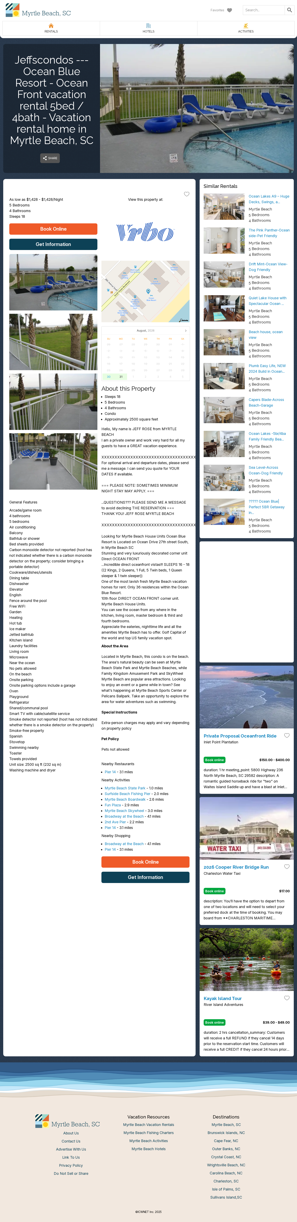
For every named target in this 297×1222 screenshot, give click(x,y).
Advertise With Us (71, 1149)
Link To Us (71, 1157)
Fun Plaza (113, 805)
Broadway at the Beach (124, 816)
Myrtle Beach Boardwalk (125, 799)
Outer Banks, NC (226, 1149)
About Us (71, 1133)
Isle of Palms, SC (226, 1189)
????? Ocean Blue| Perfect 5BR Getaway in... (267, 507)
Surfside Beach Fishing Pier (127, 794)
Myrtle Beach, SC (226, 1125)
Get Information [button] (53, 244)
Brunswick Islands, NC (226, 1133)
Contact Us (71, 1141)
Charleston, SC (226, 1181)
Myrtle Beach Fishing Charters (148, 1133)
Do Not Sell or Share (71, 1173)
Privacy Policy (71, 1165)
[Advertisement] (247, 573)
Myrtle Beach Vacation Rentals (148, 1125)
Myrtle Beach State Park (125, 788)
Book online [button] (214, 760)
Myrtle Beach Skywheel (124, 811)
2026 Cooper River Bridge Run (236, 867)
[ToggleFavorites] (187, 194)
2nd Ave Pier (115, 822)
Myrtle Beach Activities (148, 1141)
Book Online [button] (53, 229)
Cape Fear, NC (226, 1141)
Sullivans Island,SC (226, 1197)
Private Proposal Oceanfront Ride (240, 736)
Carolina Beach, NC (226, 1173)
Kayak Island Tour (223, 998)
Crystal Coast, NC (226, 1157)
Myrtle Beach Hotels (149, 1149)
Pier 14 (110, 772)
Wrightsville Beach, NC (226, 1165)
